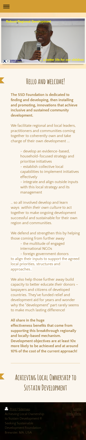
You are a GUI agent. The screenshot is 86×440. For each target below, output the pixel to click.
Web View (73, 414)
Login (77, 409)
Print (13, 409)
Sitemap (24, 409)
